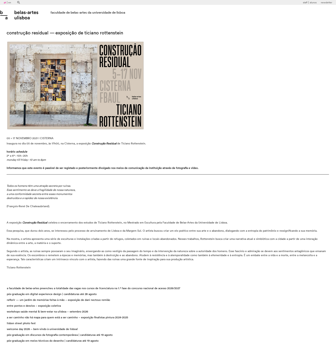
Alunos (313, 2)
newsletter (326, 2)
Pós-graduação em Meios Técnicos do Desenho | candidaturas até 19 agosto (53, 341)
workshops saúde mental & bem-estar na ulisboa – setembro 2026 (47, 311)
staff (305, 2)
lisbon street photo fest (21, 323)
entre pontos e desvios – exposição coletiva (34, 306)
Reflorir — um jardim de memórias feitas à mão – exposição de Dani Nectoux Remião (58, 300)
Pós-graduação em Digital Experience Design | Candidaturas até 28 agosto (52, 294)
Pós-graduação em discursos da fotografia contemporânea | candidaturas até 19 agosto (60, 335)
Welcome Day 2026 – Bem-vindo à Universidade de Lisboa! (42, 329)
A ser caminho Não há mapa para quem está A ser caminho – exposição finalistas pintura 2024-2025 (67, 317)
